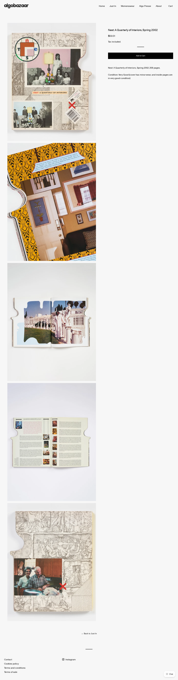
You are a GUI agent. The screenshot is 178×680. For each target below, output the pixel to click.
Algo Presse (145, 5)
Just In (113, 5)
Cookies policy (11, 663)
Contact (8, 659)
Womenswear (127, 5)
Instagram (70, 659)
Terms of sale (10, 671)
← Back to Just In (89, 633)
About (159, 5)
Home (102, 5)
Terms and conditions (14, 667)
